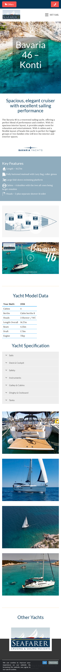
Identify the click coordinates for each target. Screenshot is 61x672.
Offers (10, 4)
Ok (45, 663)
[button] (52, 15)
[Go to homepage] (11, 14)
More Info (53, 663)
